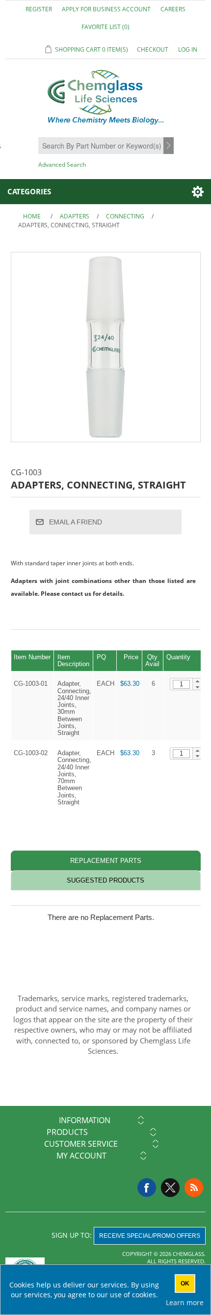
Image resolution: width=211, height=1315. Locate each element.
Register (39, 9)
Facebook (146, 1187)
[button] (197, 681)
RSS (194, 1187)
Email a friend (75, 522)
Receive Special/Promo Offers (149, 1235)
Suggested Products (105, 880)
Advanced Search (62, 164)
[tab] (106, 861)
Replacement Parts (105, 860)
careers (172, 9)
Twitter (170, 1187)
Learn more (185, 1302)
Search (170, 146)
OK (185, 1283)
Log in (187, 49)
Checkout (152, 49)
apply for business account (106, 9)
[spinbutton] (181, 684)
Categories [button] (29, 191)
